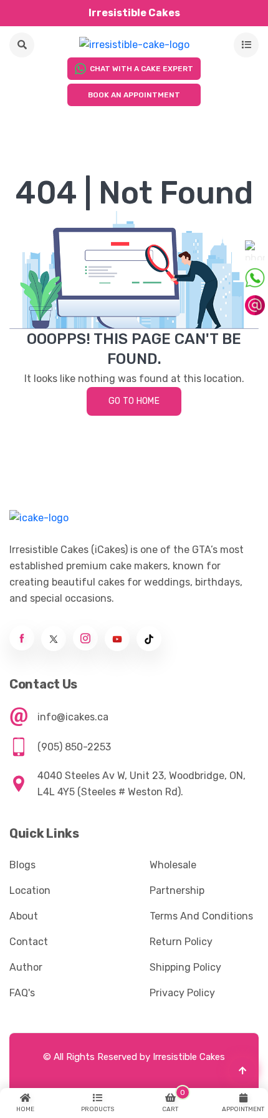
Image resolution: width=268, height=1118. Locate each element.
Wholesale (173, 865)
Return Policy (181, 942)
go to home (134, 401)
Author (25, 967)
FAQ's (22, 993)
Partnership (177, 890)
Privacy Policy (182, 993)
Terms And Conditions (201, 916)
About (23, 916)
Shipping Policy (185, 967)
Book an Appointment (134, 95)
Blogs (22, 865)
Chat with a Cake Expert (141, 68)
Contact (28, 942)
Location (29, 890)
